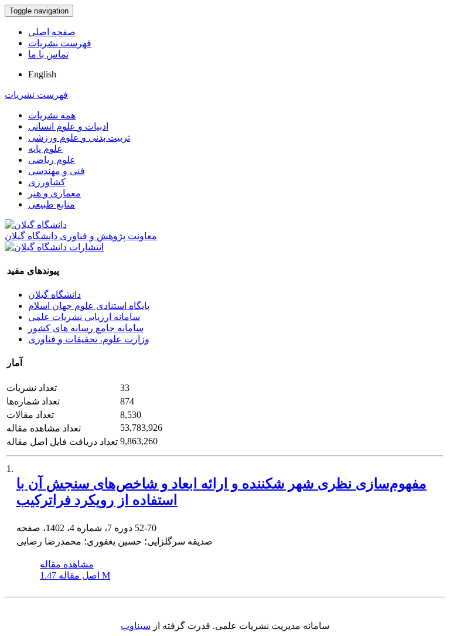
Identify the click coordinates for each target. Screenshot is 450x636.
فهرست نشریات (59, 43)
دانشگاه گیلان (54, 295)
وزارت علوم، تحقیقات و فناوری (88, 339)
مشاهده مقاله (67, 564)
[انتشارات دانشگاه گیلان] (54, 247)
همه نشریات (52, 115)
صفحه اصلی (52, 32)
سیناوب (136, 626)
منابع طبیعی (51, 204)
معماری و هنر (54, 193)
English (42, 74)
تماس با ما (48, 54)
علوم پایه (45, 149)
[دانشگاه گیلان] (36, 225)
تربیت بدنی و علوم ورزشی (79, 137)
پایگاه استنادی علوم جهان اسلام (88, 306)
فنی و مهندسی (56, 171)
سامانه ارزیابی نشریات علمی (84, 317)
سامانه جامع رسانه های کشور (86, 328)
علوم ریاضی (52, 160)
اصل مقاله (75, 575)
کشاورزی (47, 182)
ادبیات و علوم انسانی (68, 126)
